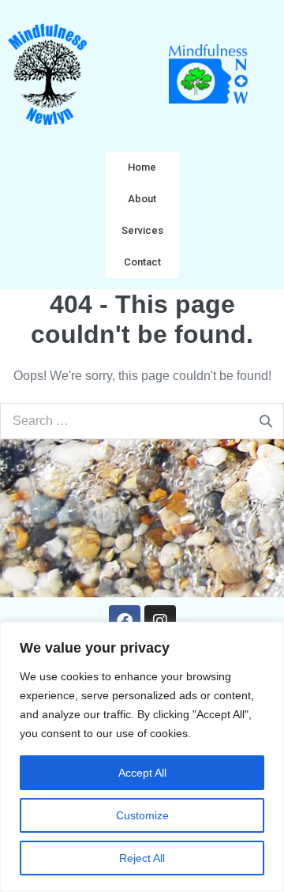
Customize (142, 815)
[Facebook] (124, 621)
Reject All (142, 858)
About (142, 199)
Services (142, 230)
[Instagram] (160, 621)
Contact (142, 262)
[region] (142, 757)
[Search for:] (142, 420)
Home (142, 167)
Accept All (142, 772)
